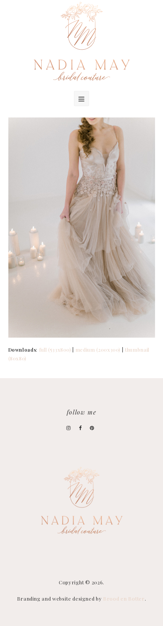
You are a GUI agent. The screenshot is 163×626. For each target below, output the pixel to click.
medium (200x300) (98, 349)
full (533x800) (55, 349)
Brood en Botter (124, 598)
